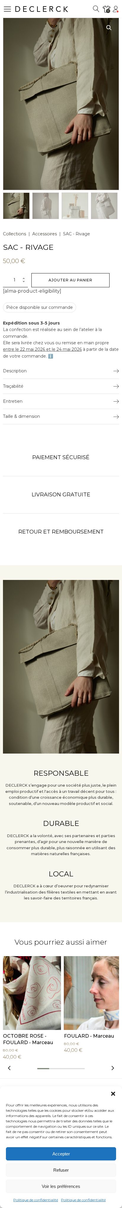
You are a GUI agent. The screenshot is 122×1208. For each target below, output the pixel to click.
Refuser (61, 1170)
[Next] (112, 1068)
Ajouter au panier (70, 280)
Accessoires (44, 234)
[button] (113, 1094)
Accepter (61, 1153)
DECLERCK (42, 9)
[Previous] (9, 1068)
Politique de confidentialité (35, 1200)
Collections (14, 234)
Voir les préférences (61, 1186)
